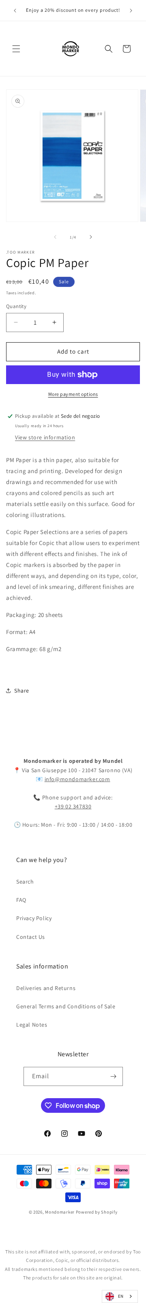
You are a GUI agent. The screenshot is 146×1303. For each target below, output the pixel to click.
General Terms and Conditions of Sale (66, 1006)
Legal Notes (31, 1024)
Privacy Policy (34, 918)
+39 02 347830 (73, 806)
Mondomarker (60, 1212)
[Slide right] (91, 237)
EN (121, 1296)
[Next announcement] (131, 11)
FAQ (21, 899)
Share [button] (21, 690)
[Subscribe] (113, 1076)
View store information (45, 437)
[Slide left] (55, 237)
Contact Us (30, 936)
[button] (16, 49)
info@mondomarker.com (77, 779)
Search (25, 881)
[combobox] (120, 1296)
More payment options (73, 394)
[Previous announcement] (15, 11)
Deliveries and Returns (45, 988)
